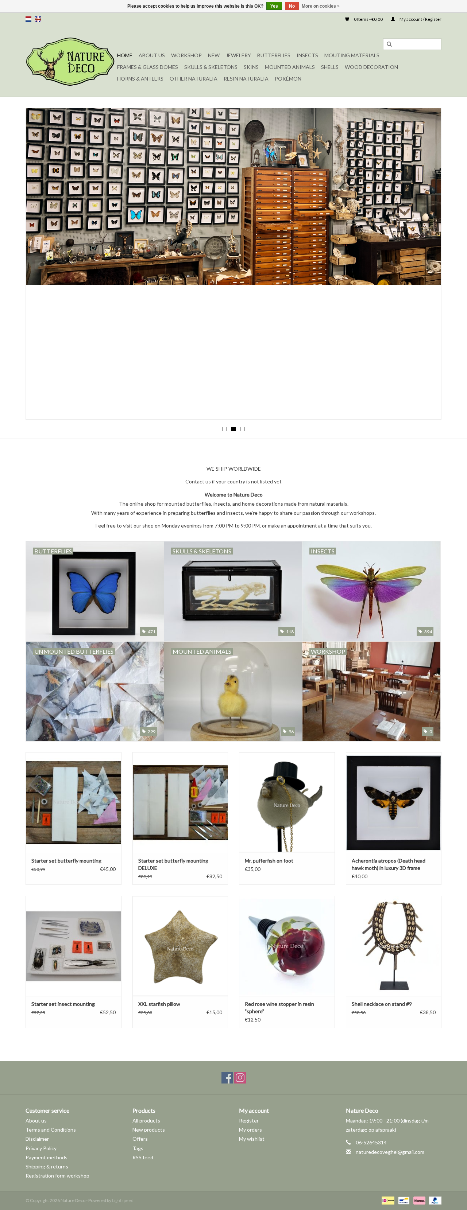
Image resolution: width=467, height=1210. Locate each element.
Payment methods (46, 1157)
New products (148, 1130)
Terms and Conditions (51, 1130)
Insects (307, 55)
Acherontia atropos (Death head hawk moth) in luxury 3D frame (388, 864)
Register (249, 1120)
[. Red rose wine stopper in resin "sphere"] (287, 946)
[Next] (427, 264)
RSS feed (142, 1157)
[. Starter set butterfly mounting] (73, 802)
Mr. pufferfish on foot (269, 860)
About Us (152, 55)
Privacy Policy (41, 1148)
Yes (274, 6)
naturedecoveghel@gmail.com (390, 1152)
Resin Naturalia (246, 78)
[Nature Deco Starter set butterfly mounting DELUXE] (180, 802)
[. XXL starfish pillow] (180, 946)
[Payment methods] (387, 1200)
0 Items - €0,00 (368, 19)
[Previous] (40, 264)
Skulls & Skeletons (211, 67)
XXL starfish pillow (159, 1004)
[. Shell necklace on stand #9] (394, 946)
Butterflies (273, 55)
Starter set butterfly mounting (66, 860)
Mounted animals (290, 67)
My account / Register (420, 19)
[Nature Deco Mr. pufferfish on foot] (287, 802)
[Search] (389, 44)
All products (146, 1120)
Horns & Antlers (140, 78)
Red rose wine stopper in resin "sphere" (279, 1007)
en (38, 19)
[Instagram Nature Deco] (240, 1077)
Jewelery (238, 55)
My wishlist (252, 1139)
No (292, 6)
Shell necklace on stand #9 (382, 1004)
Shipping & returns (47, 1166)
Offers (140, 1139)
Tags (137, 1148)
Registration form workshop (57, 1175)
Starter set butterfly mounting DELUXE (173, 864)
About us (36, 1120)
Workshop (186, 55)
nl (28, 19)
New (214, 55)
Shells (330, 67)
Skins (251, 67)
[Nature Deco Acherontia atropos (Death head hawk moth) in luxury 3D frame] (394, 802)
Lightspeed (123, 1200)
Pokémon (288, 78)
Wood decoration (371, 67)
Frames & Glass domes (147, 67)
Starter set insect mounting (63, 1004)
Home (124, 55)
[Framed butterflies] (233, 196)
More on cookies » (321, 6)
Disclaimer (37, 1139)
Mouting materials (351, 55)
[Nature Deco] (70, 61)
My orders (250, 1130)
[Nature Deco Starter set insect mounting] (73, 946)
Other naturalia (193, 78)
